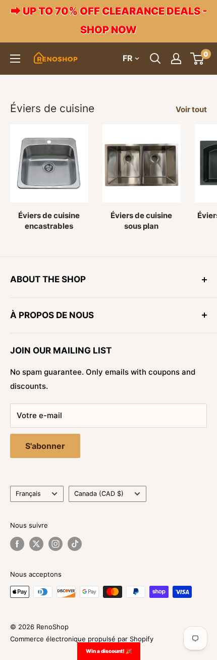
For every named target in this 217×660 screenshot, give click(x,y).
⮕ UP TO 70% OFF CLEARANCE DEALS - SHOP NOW (109, 20)
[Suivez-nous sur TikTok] (75, 544)
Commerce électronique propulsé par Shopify (81, 639)
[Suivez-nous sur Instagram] (55, 544)
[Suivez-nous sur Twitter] (36, 544)
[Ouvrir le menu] (15, 59)
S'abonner (45, 446)
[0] (197, 59)
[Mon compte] (176, 58)
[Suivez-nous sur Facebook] (17, 544)
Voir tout (191, 109)
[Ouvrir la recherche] (155, 58)
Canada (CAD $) (99, 493)
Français (28, 493)
